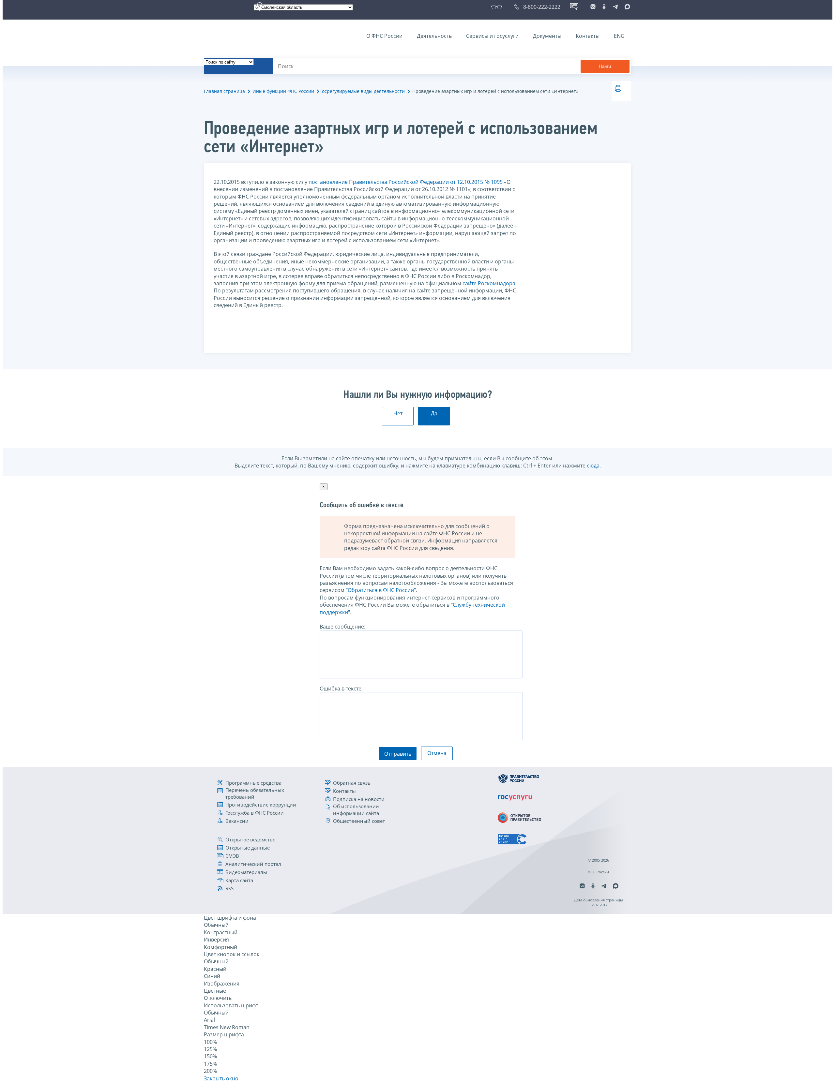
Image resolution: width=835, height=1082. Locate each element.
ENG (619, 35)
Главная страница (224, 91)
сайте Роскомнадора (489, 283)
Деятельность (434, 35)
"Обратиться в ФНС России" (381, 590)
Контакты (588, 35)
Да (434, 413)
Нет (397, 413)
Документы (547, 35)
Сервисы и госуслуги (492, 35)
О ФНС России (384, 35)
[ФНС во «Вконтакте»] (593, 7)
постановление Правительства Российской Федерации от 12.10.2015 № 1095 (406, 181)
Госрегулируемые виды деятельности (362, 91)
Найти (605, 66)
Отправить (397, 753)
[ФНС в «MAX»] (626, 7)
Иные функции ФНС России (283, 91)
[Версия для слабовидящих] (498, 6)
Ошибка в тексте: (341, 688)
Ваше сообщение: (342, 626)
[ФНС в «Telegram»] (615, 7)
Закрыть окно (221, 1078)
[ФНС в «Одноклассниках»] (604, 7)
